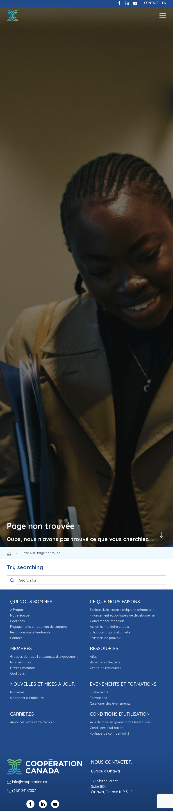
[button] (162, 16)
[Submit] (12, 580)
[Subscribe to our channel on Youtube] (135, 2)
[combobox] (86, 580)
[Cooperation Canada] (12, 16)
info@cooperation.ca (29, 781)
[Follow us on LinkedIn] (127, 2)
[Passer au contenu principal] (161, 534)
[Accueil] (9, 553)
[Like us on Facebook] (119, 2)
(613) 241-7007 (24, 790)
